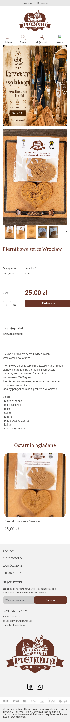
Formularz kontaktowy (14, 625)
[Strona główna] (35, 20)
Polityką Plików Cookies (27, 711)
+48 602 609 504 (11, 616)
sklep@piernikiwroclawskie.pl (17, 620)
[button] (8, 39)
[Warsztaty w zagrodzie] (35, 125)
